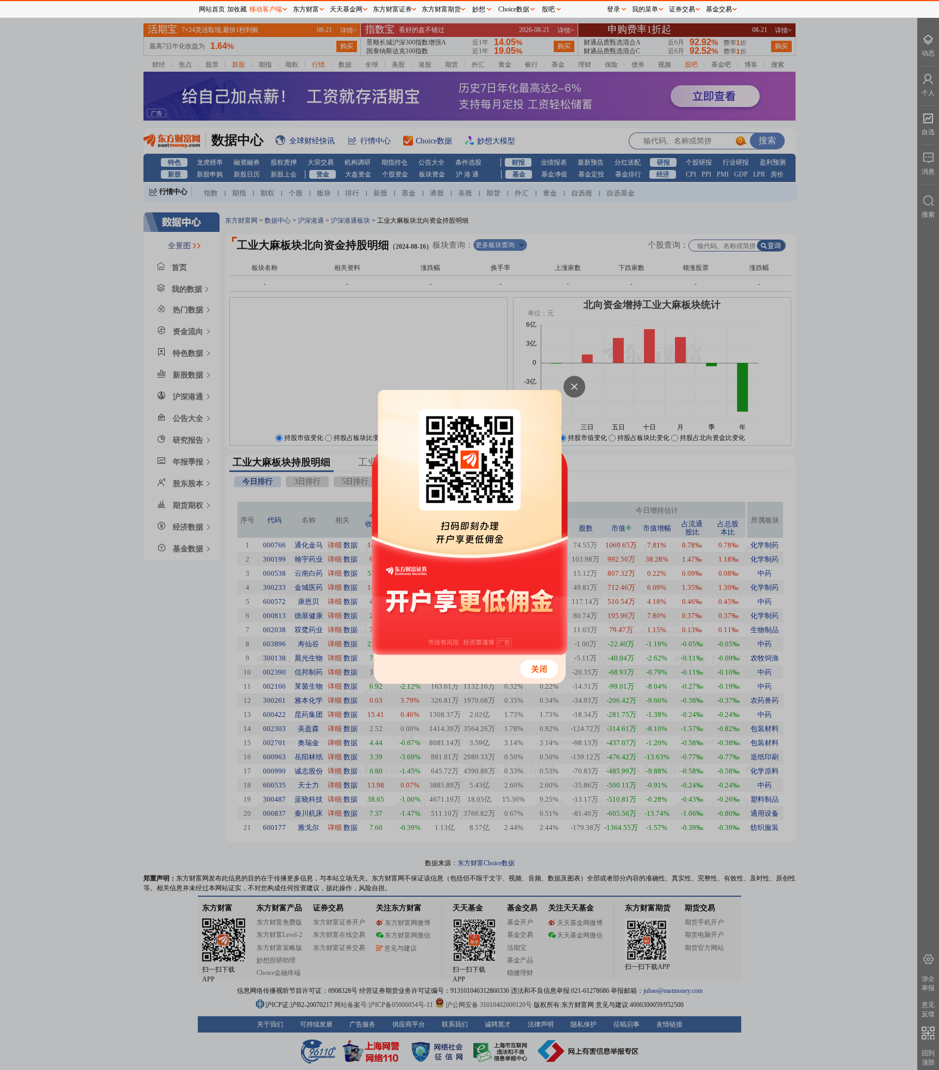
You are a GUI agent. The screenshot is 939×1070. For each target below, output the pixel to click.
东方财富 (306, 9)
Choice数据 (513, 9)
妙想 (478, 9)
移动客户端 (265, 9)
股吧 (548, 9)
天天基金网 (346, 9)
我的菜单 (645, 9)
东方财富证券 (392, 9)
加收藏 (237, 9)
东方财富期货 (441, 9)
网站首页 (212, 9)
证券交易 (682, 9)
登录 (613, 9)
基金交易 (719, 9)
